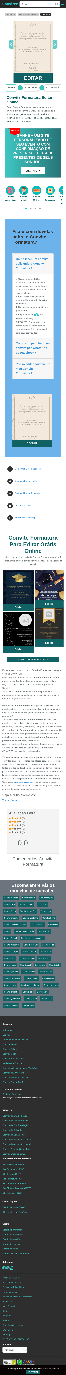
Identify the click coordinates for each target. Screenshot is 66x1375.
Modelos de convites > (28, 14)
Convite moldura (11, 898)
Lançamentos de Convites (15, 1039)
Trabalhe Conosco (12, 1089)
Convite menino (45, 972)
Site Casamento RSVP (13, 1169)
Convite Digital (9, 1054)
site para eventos (23, 782)
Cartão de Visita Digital (13, 1207)
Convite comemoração (24, 931)
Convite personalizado (29, 985)
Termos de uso (9, 1292)
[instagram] (8, 1268)
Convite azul (25, 965)
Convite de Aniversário (13, 1072)
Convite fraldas (28, 972)
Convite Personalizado (13, 1058)
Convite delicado (31, 945)
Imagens (6, 1315)
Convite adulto (44, 931)
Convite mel (53, 925)
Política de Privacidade (13, 1287)
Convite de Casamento (13, 1135)
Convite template (46, 898)
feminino (11, 118)
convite (24, 709)
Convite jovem (31, 999)
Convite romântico (11, 945)
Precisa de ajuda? (11, 1277)
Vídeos (5, 1320)
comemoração (23, 118)
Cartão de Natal (10, 1248)
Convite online (48, 978)
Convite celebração (12, 978)
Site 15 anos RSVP (11, 1174)
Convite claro (9, 958)
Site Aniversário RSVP (13, 1164)
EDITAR (33, 78)
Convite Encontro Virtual (14, 1154)
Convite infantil (44, 958)
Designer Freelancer (22, 1096)
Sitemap (6, 1334)
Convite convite (28, 898)
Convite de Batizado (12, 1130)
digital (53, 118)
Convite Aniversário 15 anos (16, 1077)
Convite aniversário (28, 911)
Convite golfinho (11, 972)
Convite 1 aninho (26, 958)
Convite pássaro (29, 952)
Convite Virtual (9, 1044)
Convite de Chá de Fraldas (15, 1116)
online (46, 118)
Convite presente (11, 918)
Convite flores (10, 911)
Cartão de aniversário (12, 1230)
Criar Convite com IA (12, 1325)
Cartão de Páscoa (11, 1244)
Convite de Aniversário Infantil (16, 1144)
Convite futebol (10, 938)
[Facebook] (4, 1268)
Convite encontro (11, 992)
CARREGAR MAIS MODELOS (33, 659)
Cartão (5, 1224)
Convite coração (11, 952)
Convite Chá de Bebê (12, 1082)
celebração (36, 118)
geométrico (25, 114)
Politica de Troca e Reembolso (17, 1296)
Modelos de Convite (12, 1063)
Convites (7, 1024)
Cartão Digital (9, 1201)
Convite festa (46, 911)
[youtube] (11, 1268)
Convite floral (45, 952)
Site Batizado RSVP (11, 1193)
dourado (36, 114)
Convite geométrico (12, 999)
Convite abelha (48, 918)
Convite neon (46, 999)
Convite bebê (54, 965)
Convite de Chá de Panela (15, 1120)
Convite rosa (9, 904)
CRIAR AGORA (33, 171)
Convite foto (28, 992)
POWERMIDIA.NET (11, 1282)
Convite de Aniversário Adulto (16, 1139)
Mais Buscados (9, 1306)
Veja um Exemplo (10, 800)
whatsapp (26, 121)
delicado (45, 114)
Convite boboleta (26, 904)
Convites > (10, 14)
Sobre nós (7, 1262)
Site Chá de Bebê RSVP (14, 1183)
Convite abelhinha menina (15, 925)
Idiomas (6, 1344)
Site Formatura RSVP (12, 1179)
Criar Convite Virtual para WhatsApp (20, 1068)
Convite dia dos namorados (32, 938)
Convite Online (9, 1049)
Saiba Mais (18, 587)
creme (15, 114)
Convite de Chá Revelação (15, 1125)
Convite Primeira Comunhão (16, 1149)
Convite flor (42, 904)
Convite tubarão (31, 978)
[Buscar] (56, 4)
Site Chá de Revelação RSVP (16, 1188)
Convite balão (29, 1005)
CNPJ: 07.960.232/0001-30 (15, 1339)
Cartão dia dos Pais (11, 1239)
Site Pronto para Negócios (15, 1212)
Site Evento (31, 87)
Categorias (7, 1030)
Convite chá (40, 965)
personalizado (13, 121)
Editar (18, 607)
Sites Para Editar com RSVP (16, 1158)
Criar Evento (8, 1330)
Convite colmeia (37, 925)
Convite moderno (11, 1005)
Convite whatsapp (51, 985)
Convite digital (10, 985)
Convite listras (10, 965)
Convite (11, 87)
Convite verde (43, 992)
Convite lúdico (48, 945)
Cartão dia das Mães (12, 1234)
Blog (4, 1311)
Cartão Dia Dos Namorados (15, 1253)
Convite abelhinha (30, 918)
